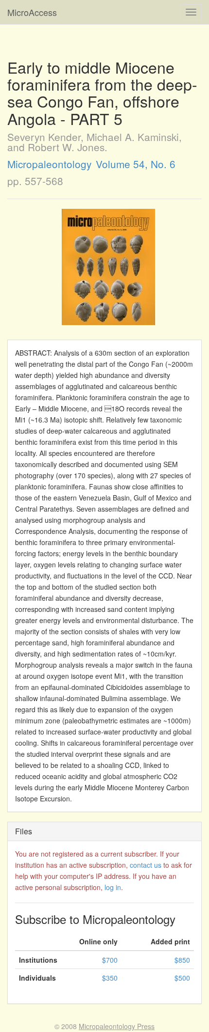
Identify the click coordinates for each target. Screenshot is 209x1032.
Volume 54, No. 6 (135, 163)
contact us (145, 865)
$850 (182, 960)
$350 (110, 978)
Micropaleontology (49, 163)
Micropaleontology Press (117, 1026)
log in (112, 887)
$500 (182, 978)
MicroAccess (32, 12)
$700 (110, 960)
